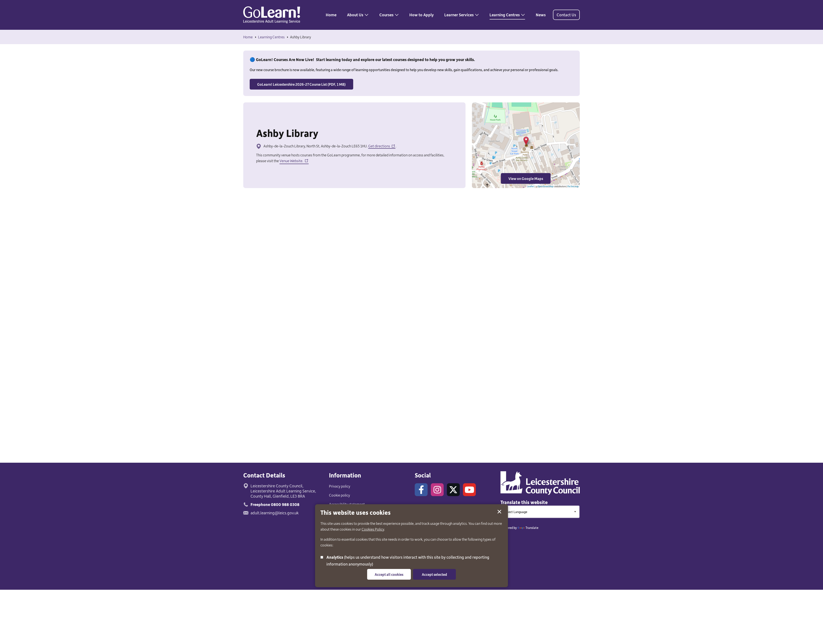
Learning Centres (505, 14)
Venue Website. (291, 161)
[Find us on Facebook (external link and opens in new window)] (421, 489)
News (541, 14)
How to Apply (421, 14)
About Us (355, 14)
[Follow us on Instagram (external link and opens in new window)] (437, 489)
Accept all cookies (389, 574)
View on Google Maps (522, 180)
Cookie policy (339, 495)
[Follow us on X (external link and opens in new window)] (453, 489)
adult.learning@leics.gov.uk (275, 512)
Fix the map (573, 186)
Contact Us (566, 14)
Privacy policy (339, 486)
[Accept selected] (499, 512)
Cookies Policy (373, 529)
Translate (532, 527)
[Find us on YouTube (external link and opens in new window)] (469, 489)
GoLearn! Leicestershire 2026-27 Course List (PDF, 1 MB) (301, 84)
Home (331, 14)
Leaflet (530, 186)
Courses (386, 14)
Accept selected (434, 574)
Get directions (379, 146)
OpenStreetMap (545, 186)
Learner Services (459, 14)
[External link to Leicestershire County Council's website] (540, 483)
